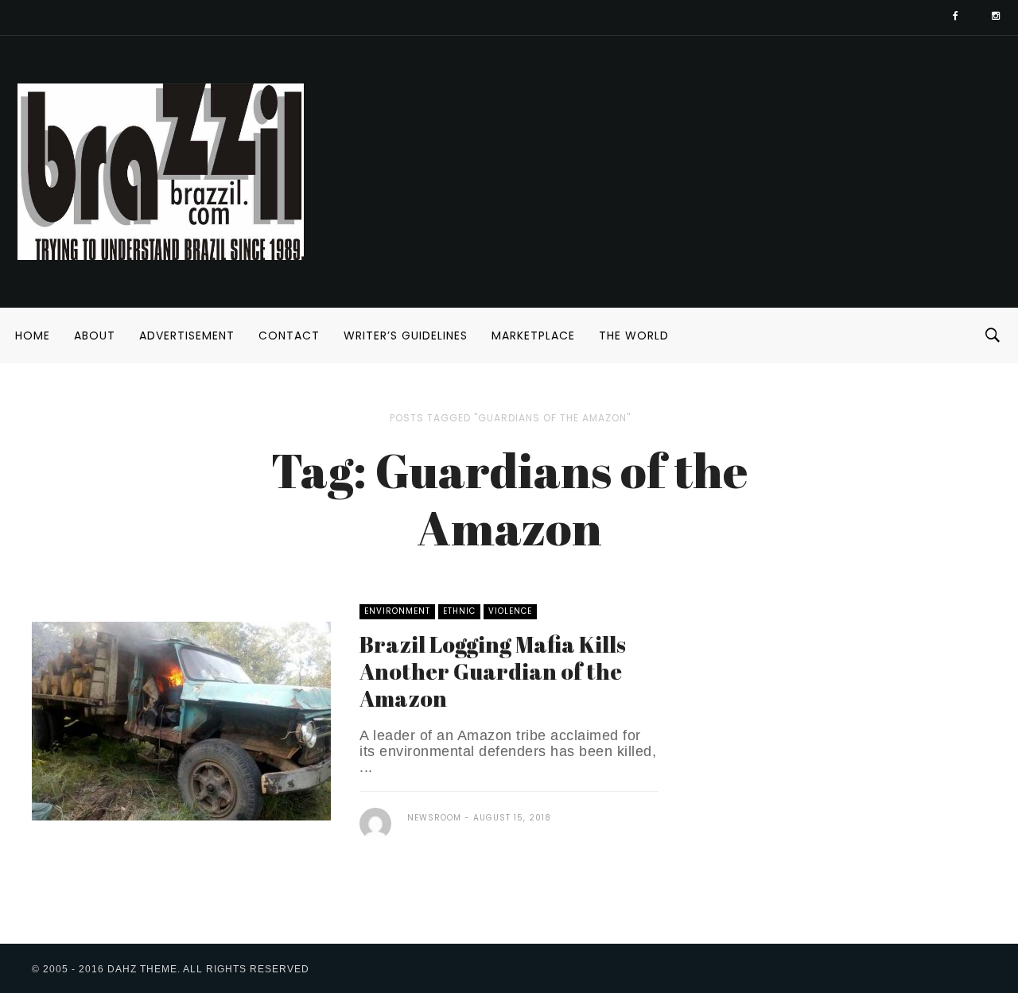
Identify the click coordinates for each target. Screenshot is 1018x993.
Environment (397, 611)
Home (32, 335)
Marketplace (533, 335)
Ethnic (459, 611)
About (94, 335)
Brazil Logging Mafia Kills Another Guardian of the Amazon (492, 671)
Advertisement (187, 335)
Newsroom (434, 818)
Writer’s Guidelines (406, 335)
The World (634, 335)
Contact (289, 335)
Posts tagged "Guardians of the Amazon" (510, 418)
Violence (510, 611)
